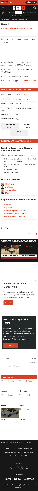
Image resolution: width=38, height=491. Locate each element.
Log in (11, 2)
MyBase (3, 2)
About (4, 485)
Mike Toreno (9, 187)
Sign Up (8, 302)
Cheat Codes (23, 19)
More (26, 455)
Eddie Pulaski (9, 184)
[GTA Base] (19, 8)
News (14, 449)
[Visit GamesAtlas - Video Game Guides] (28, 479)
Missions (26, 16)
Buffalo (3, 419)
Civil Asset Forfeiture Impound (14, 217)
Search (34, 485)
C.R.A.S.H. (8, 193)
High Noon (8, 208)
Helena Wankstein (11, 190)
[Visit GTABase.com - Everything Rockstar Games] (18, 479)
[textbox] (19, 366)
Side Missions (5, 19)
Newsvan (4, 391)
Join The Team (10, 345)
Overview (11, 13)
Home (8, 449)
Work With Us (19, 488)
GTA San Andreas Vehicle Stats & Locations (17, 28)
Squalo (3, 405)
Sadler (21, 405)
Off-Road (19, 95)
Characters (33, 13)
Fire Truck (23, 391)
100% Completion (16, 16)
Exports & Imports (10, 211)
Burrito (22, 419)
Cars (24, 95)
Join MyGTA (31, 2)
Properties (14, 19)
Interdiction (8, 205)
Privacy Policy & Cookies (23, 485)
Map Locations (5, 16)
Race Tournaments (11, 214)
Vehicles (18, 13)
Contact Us (10, 485)
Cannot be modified (23, 99)
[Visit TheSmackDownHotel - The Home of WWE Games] (8, 479)
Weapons (26, 13)
